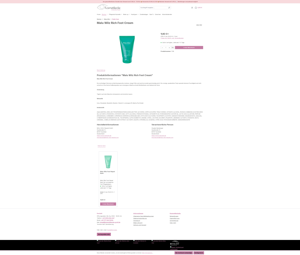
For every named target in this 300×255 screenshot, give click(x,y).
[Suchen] (169, 7)
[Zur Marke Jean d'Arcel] (122, 241)
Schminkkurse (174, 220)
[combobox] (153, 7)
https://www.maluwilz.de (104, 135)
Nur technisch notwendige (184, 253)
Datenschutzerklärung (140, 218)
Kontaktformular (112, 230)
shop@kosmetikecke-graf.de (110, 222)
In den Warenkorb (189, 47)
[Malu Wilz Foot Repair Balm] (108, 162)
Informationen (138, 213)
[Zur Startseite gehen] (108, 7)
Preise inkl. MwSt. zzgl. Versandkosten (172, 38)
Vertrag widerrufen (104, 234)
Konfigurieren (199, 253)
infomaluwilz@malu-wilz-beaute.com (108, 137)
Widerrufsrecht (137, 223)
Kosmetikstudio (175, 213)
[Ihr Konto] (192, 7)
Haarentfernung (174, 218)
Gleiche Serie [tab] (101, 146)
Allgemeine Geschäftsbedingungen (143, 216)
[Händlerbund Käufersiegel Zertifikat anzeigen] (177, 248)
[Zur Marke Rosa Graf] (104, 241)
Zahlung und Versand (139, 225)
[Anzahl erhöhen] (169, 47)
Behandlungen (174, 216)
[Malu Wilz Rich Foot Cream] (127, 49)
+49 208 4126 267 (108, 218)
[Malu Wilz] (199, 25)
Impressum (136, 220)
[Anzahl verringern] (162, 47)
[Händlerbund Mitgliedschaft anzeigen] (175, 243)
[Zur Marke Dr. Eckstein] (140, 241)
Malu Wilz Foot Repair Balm (107, 172)
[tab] (101, 70)
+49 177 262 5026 (107, 220)
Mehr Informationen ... (147, 253)
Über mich (173, 223)
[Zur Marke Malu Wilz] (159, 241)
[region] (127, 49)
